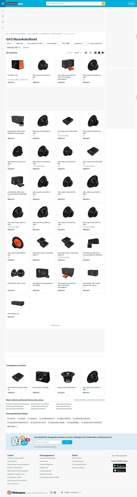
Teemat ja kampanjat (47, 458)
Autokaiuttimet (45, 33)
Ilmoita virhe (55, 325)
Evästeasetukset (78, 468)
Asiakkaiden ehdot (14, 477)
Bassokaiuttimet (56, 33)
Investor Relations (46, 464)
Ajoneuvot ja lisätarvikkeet (18, 33)
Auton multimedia (33, 33)
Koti (7, 33)
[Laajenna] (3, 11)
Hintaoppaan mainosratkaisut (18, 464)
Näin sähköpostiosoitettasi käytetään (45, 446)
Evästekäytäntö (78, 461)
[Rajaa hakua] (3, 28)
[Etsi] (103, 4)
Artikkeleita (44, 468)
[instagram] (51, 492)
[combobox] (73, 4)
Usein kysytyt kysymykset (17, 480)
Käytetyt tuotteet (46, 474)
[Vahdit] (3, 22)
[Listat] (3, 16)
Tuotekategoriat (45, 471)
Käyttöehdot (76, 458)
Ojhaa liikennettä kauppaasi (17, 471)
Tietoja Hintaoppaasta (15, 458)
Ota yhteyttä (12, 461)
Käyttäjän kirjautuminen (16, 474)
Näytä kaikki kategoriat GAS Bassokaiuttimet (90, 400)
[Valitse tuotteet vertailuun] (86, 52)
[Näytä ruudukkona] (95, 53)
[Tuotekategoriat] (3, 3)
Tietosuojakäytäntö (79, 464)
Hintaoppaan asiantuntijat (49, 477)
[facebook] (55, 492)
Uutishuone (44, 461)
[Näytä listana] (99, 53)
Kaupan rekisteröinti (14, 468)
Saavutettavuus (13, 484)
